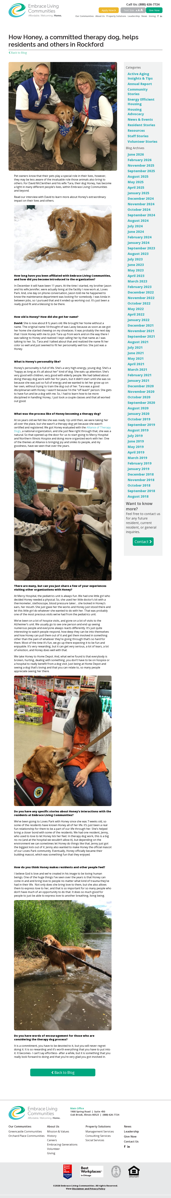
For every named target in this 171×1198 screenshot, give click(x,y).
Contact (142, 541)
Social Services (95, 1140)
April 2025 (136, 187)
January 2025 (138, 193)
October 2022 (139, 303)
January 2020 (138, 413)
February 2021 (140, 375)
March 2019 (137, 457)
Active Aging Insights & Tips (140, 76)
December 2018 (141, 474)
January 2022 (138, 320)
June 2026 (136, 154)
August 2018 (138, 496)
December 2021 (141, 325)
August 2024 (138, 220)
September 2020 (141, 402)
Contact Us (131, 1141)
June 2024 (136, 231)
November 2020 (141, 391)
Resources (136, 130)
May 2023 (136, 270)
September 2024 (141, 215)
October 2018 (139, 485)
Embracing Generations (62, 1144)
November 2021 (141, 331)
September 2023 (141, 248)
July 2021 (135, 347)
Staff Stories (138, 136)
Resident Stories (141, 125)
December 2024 (141, 198)
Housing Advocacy (136, 111)
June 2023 (136, 264)
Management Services (100, 1131)
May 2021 (136, 358)
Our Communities (84, 16)
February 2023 (140, 286)
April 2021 (136, 364)
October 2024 (139, 209)
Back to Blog (18, 52)
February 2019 (140, 463)
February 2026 (140, 160)
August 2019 (138, 430)
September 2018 (141, 491)
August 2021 (138, 342)
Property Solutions (116, 16)
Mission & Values (58, 1131)
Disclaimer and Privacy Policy (88, 1188)
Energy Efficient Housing (141, 101)
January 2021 (138, 380)
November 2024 (141, 204)
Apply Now (108, 10)
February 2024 (140, 237)
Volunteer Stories (142, 141)
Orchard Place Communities (27, 1136)
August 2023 (138, 253)
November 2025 (141, 165)
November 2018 (141, 480)
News (144, 16)
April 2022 (136, 314)
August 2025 (138, 176)
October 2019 (139, 419)
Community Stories (138, 91)
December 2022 (141, 292)
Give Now (154, 10)
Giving (152, 16)
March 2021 (137, 369)
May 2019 (136, 446)
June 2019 (136, 441)
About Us (100, 16)
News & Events (140, 119)
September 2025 (141, 171)
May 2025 (136, 182)
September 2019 (141, 424)
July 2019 (135, 435)
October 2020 (139, 397)
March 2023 (137, 281)
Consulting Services (98, 1136)
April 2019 (136, 452)
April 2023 (136, 275)
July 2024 (135, 226)
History (51, 1136)
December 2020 (141, 386)
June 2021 (136, 353)
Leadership (134, 16)
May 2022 (136, 309)
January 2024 (138, 242)
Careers (52, 1140)
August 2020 (138, 408)
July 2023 (135, 259)
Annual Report (140, 84)
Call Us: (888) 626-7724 (144, 4)
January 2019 (138, 469)
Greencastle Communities (25, 1131)
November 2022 (141, 298)
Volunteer (53, 1149)
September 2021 (141, 336)
